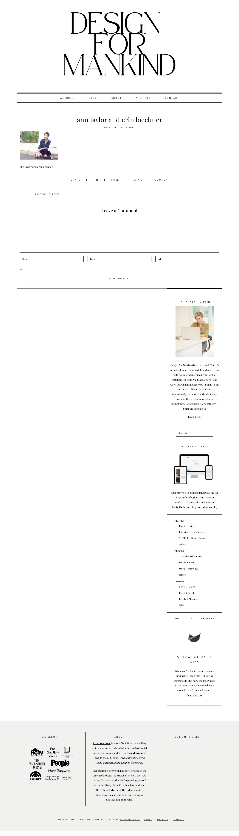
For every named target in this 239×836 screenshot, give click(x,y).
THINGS (179, 581)
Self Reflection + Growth (193, 538)
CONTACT (178, 819)
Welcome (67, 98)
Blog (93, 98)
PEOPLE (179, 520)
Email (138, 180)
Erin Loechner (102, 743)
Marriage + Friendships (192, 532)
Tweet (116, 180)
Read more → (194, 695)
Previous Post (47, 194)
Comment (162, 180)
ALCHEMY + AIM (130, 819)
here (197, 416)
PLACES (179, 551)
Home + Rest (186, 562)
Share (76, 180)
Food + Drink (187, 593)
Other (182, 544)
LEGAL (148, 819)
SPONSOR (162, 819)
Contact (172, 98)
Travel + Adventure (190, 556)
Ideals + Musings (188, 599)
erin (112, 127)
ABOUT (116, 98)
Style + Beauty (187, 586)
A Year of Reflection (186, 497)
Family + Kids (186, 526)
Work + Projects (188, 568)
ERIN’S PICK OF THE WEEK (194, 618)
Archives (143, 98)
